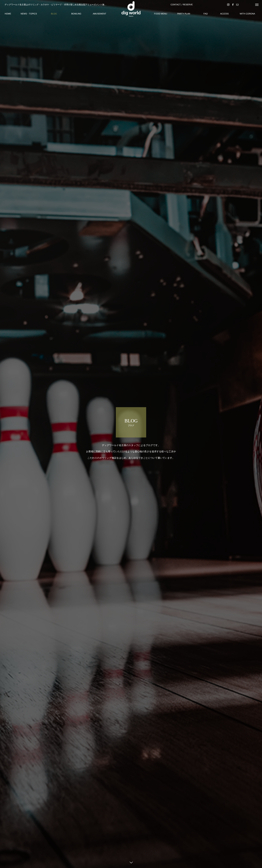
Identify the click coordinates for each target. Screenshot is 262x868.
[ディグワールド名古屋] (131, 9)
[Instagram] (228, 4)
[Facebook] (232, 4)
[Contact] (237, 4)
